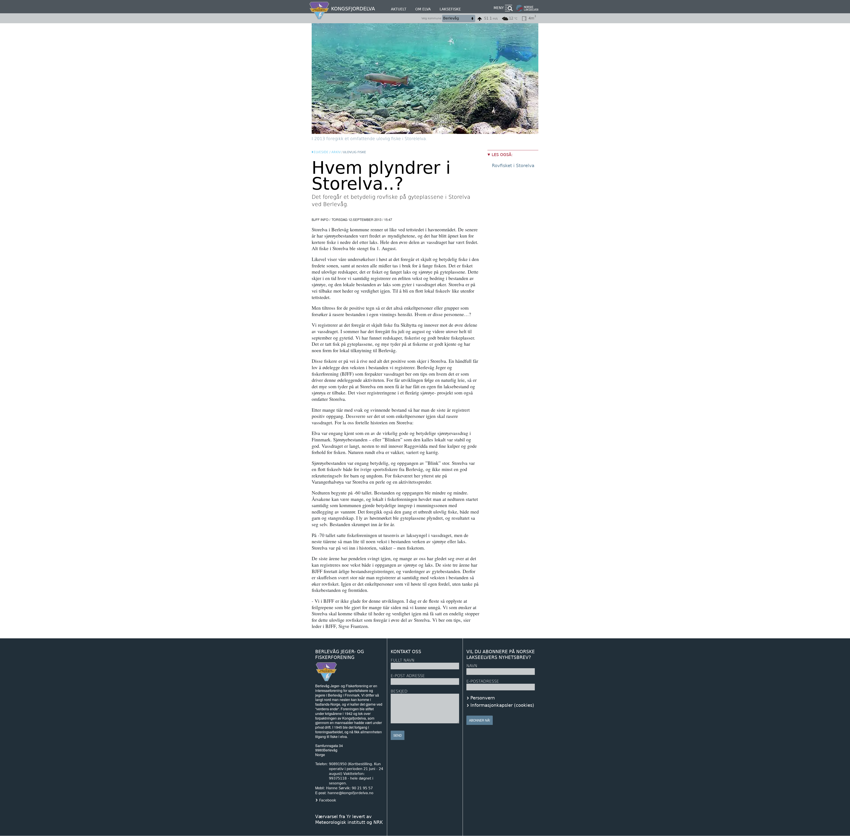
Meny (499, 8)
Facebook (327, 800)
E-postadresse (482, 681)
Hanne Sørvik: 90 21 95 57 (349, 788)
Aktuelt (398, 9)
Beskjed (399, 691)
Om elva (423, 9)
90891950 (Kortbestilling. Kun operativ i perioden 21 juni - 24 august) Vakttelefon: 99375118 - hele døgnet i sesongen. (356, 773)
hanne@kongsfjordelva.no (350, 793)
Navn (471, 665)
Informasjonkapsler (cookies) (502, 705)
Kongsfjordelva (353, 9)
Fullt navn (402, 660)
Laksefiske (450, 9)
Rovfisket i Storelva (513, 165)
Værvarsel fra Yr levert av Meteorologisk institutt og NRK (349, 819)
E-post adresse (408, 675)
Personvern (482, 698)
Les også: (502, 154)
